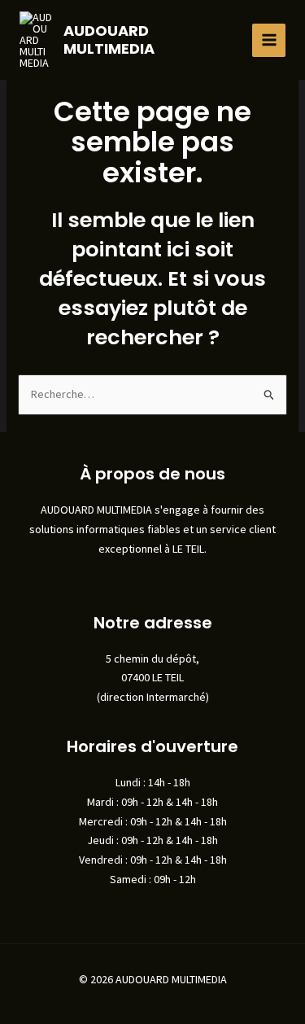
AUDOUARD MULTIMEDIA (109, 39)
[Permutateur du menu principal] (268, 40)
